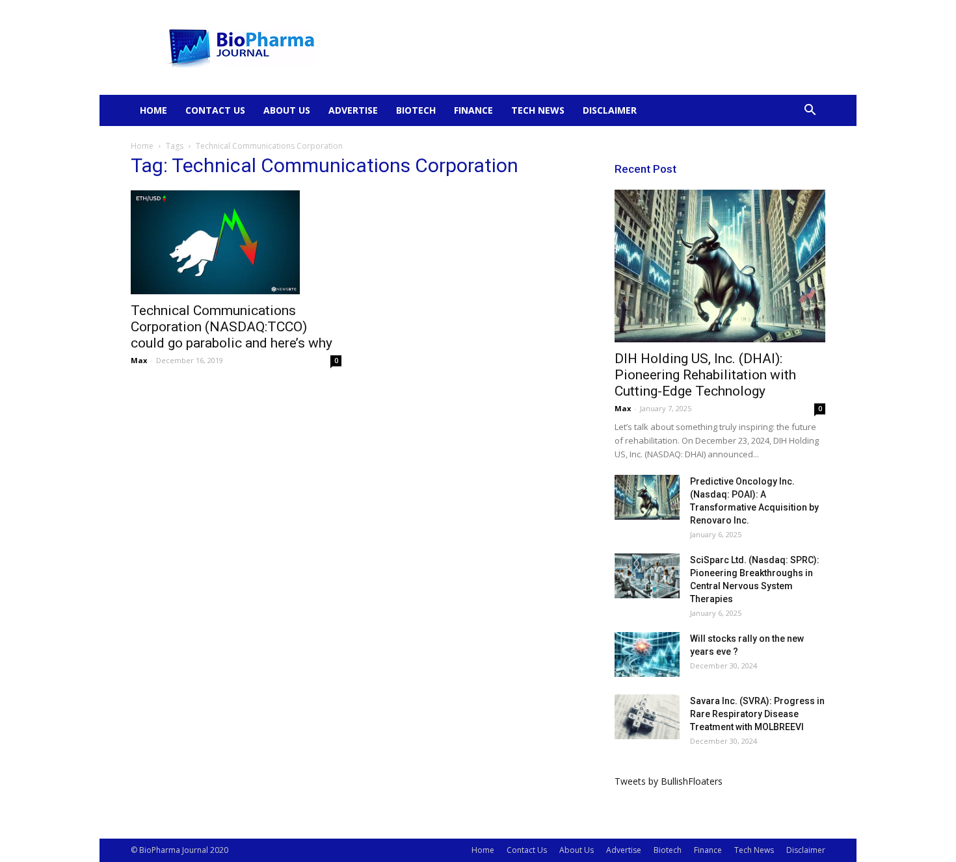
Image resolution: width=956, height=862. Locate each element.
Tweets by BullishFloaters (669, 781)
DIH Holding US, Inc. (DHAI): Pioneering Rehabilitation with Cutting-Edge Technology (705, 375)
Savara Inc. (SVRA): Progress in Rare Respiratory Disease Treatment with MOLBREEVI (757, 714)
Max (139, 360)
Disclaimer (610, 110)
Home (153, 110)
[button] (809, 111)
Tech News (537, 110)
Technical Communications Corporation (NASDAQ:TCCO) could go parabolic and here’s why (231, 327)
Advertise (353, 110)
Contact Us (215, 110)
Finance (473, 110)
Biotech (416, 110)
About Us (286, 110)
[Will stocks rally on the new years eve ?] (647, 654)
